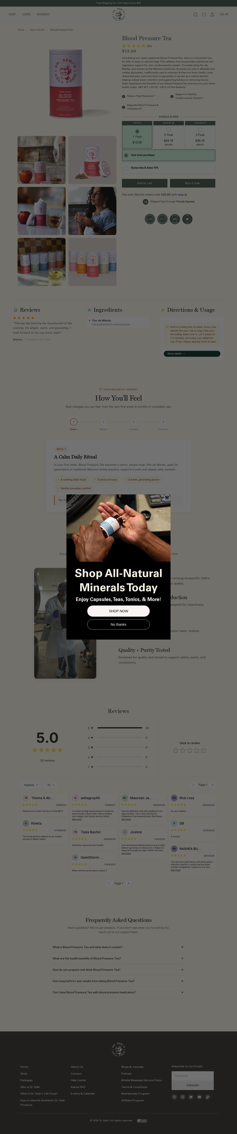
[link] (118, 528)
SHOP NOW (118, 611)
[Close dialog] (167, 498)
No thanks (118, 624)
